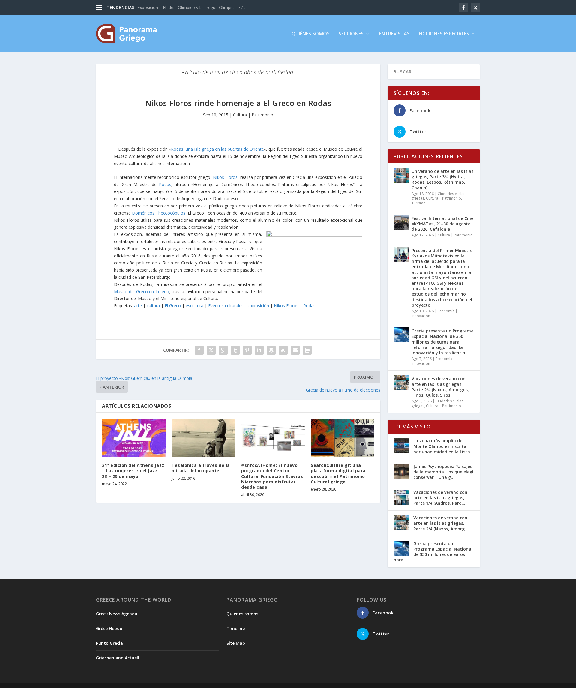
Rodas (165, 184)
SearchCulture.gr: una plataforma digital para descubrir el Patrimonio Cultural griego (338, 473)
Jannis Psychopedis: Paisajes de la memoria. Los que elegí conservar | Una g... (443, 472)
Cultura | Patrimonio (253, 115)
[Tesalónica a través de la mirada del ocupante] (203, 438)
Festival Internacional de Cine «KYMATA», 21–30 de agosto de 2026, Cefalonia (442, 223)
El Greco (173, 305)
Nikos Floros (225, 177)
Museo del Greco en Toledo (141, 291)
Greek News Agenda (116, 614)
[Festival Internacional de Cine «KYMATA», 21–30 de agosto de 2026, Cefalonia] (401, 222)
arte (138, 305)
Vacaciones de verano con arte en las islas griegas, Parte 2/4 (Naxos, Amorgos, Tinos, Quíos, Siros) (440, 387)
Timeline (235, 628)
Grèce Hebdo (109, 628)
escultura (194, 305)
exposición (258, 305)
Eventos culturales (226, 305)
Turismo (419, 203)
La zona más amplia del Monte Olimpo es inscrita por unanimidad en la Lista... (443, 446)
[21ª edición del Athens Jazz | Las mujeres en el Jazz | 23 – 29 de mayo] (134, 438)
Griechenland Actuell (117, 658)
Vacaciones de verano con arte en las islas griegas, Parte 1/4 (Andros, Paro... (440, 497)
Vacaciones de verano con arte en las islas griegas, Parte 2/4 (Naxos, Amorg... (440, 523)
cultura (153, 305)
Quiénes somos (311, 34)
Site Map (235, 643)
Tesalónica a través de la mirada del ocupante (201, 467)
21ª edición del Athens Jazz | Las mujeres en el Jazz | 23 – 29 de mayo (133, 470)
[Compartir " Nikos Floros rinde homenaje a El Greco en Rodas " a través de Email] (295, 350)
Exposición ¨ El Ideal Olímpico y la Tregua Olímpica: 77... (191, 7)
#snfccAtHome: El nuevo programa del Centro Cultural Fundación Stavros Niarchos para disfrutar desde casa (272, 476)
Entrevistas (394, 34)
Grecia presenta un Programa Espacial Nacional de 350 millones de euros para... (433, 552)
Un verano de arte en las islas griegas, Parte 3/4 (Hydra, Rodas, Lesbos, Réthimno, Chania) (442, 179)
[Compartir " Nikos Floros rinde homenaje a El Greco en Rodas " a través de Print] (307, 350)
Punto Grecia (109, 643)
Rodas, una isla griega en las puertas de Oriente (217, 149)
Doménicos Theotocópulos (158, 213)
